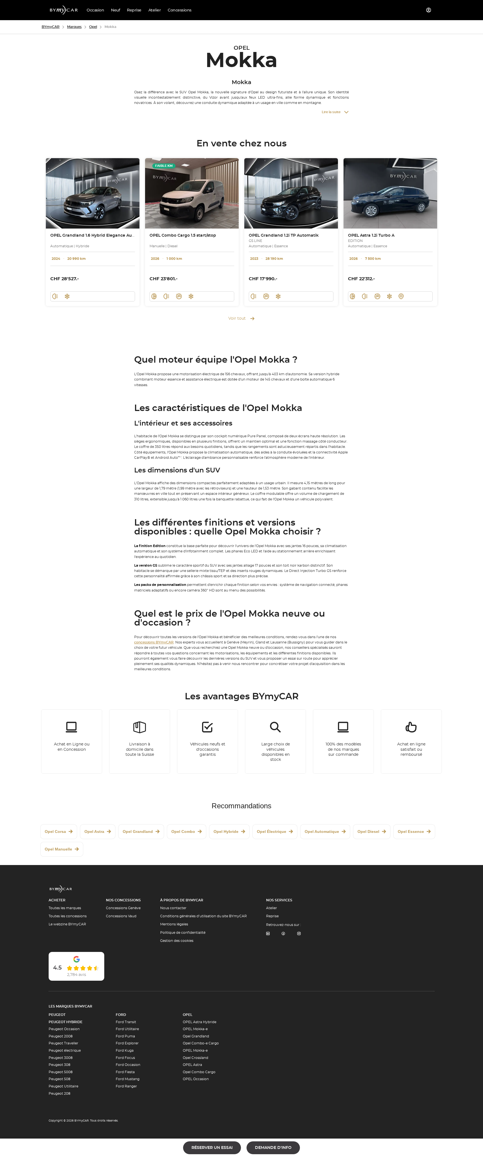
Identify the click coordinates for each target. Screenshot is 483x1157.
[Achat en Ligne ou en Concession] (72, 741)
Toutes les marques (65, 908)
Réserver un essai (212, 1148)
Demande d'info (273, 1148)
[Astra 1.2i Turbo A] (390, 193)
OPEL (187, 1014)
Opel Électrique (271, 831)
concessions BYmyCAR (154, 642)
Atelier (271, 908)
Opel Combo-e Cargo (201, 1043)
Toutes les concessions (68, 916)
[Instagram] (299, 934)
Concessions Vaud (121, 916)
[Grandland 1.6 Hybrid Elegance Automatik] (92, 193)
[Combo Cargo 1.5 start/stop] (192, 193)
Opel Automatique (322, 831)
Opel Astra (94, 831)
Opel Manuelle (58, 849)
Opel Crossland (195, 1057)
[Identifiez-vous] (428, 10)
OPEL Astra (192, 1064)
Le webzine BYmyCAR (67, 924)
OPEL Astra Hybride (199, 1022)
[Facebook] (283, 934)
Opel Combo (183, 831)
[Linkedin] (267, 934)
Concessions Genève (123, 908)
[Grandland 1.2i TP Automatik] (291, 193)
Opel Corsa (55, 831)
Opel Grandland (138, 831)
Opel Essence (411, 831)
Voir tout (237, 318)
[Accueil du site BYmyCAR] (64, 10)
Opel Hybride (226, 831)
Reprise (272, 916)
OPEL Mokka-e (195, 1029)
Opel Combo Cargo (199, 1072)
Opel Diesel (368, 831)
